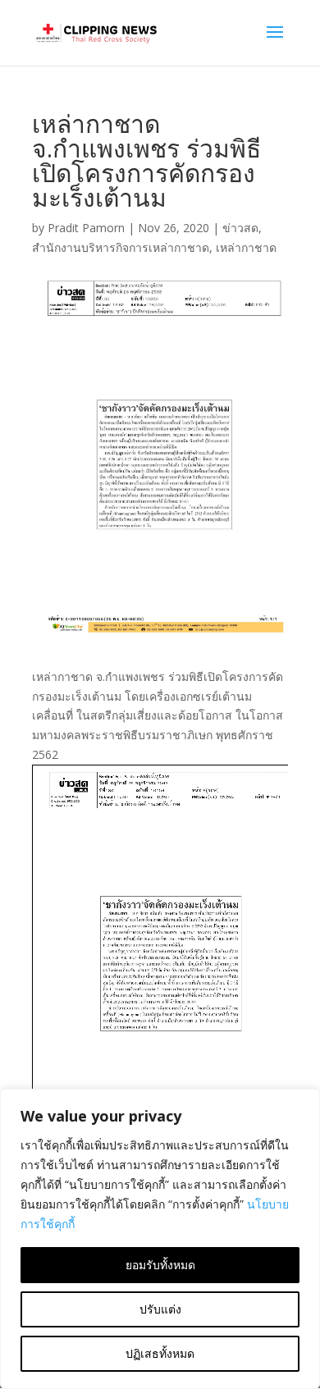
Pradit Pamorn (86, 227)
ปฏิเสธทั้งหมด (160, 1353)
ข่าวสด (240, 227)
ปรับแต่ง (160, 1309)
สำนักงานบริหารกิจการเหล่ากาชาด (120, 247)
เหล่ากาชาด (246, 247)
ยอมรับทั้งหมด (160, 1264)
